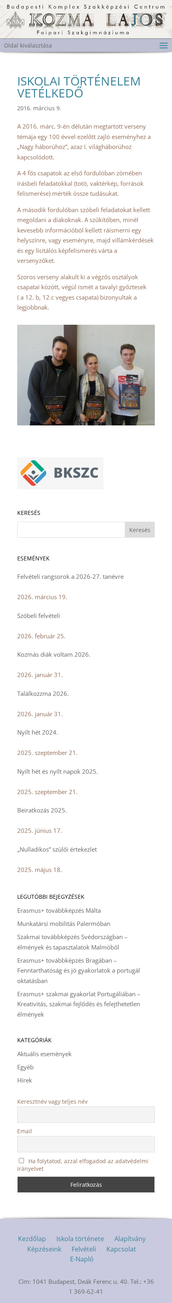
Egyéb (25, 1067)
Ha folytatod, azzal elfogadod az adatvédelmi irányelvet (82, 1164)
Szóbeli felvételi (38, 616)
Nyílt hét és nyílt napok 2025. (57, 771)
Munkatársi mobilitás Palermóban (63, 924)
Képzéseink (44, 1249)
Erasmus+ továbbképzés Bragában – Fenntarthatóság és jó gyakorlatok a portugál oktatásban (78, 970)
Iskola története (80, 1238)
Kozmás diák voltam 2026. (53, 654)
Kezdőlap (32, 1238)
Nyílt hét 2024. (37, 732)
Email (24, 1131)
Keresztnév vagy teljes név (52, 1101)
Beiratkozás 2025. (42, 810)
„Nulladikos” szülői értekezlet (57, 849)
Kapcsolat (121, 1249)
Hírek (24, 1080)
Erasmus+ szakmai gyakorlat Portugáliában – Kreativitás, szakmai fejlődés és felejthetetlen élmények (78, 1004)
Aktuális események (44, 1054)
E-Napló (82, 1259)
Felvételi (84, 1249)
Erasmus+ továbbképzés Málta (59, 910)
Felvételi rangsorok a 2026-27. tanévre (70, 576)
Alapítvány (130, 1238)
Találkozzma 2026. (43, 693)
